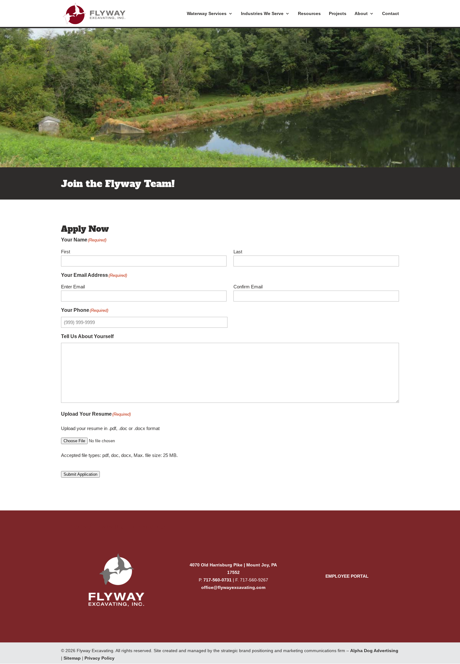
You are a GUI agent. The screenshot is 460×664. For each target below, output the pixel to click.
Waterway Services (207, 13)
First (65, 251)
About (361, 13)
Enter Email (73, 286)
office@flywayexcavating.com (233, 587)
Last (237, 251)
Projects (337, 13)
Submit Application (80, 474)
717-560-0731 (217, 579)
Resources (309, 13)
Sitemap (72, 658)
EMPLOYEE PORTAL (347, 576)
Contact (390, 13)
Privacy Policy (99, 658)
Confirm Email (248, 286)
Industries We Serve (262, 13)
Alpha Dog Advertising (374, 650)
